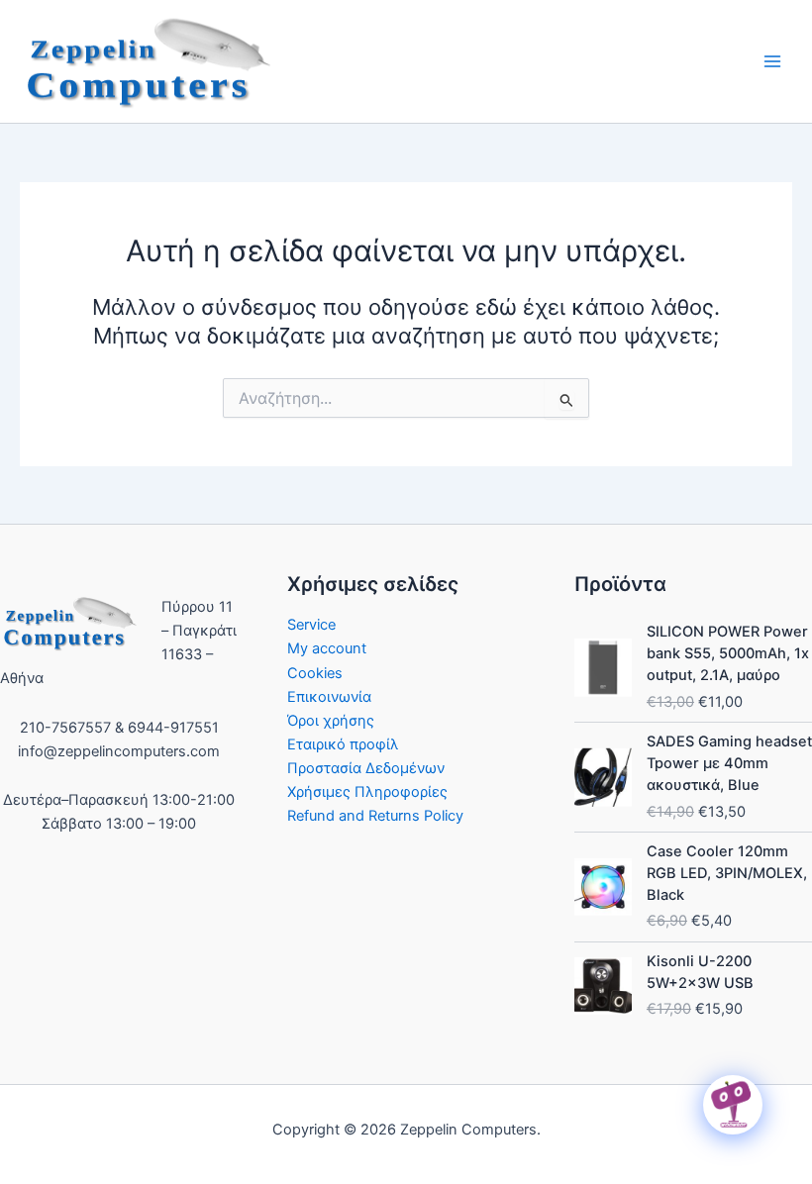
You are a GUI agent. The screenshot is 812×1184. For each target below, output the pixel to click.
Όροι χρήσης (330, 721)
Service (311, 625)
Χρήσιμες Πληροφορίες (367, 792)
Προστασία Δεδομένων (366, 768)
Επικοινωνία (329, 697)
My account (326, 648)
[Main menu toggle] (772, 61)
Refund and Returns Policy (375, 816)
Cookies (315, 673)
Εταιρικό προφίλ (343, 744)
